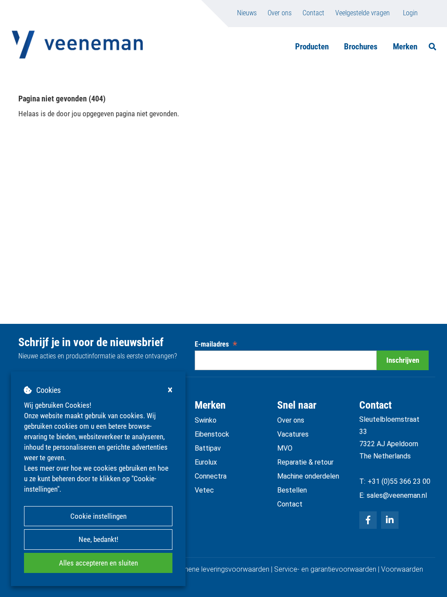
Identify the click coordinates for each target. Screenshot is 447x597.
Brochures (361, 47)
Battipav (208, 448)
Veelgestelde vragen (362, 13)
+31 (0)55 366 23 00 (399, 481)
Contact (313, 13)
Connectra (211, 476)
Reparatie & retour (305, 462)
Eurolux (206, 462)
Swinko (206, 420)
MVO (284, 448)
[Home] (77, 45)
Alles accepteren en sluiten (98, 563)
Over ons (280, 13)
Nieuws (247, 13)
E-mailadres (216, 344)
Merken (405, 47)
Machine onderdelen (308, 476)
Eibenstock (212, 434)
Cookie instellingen (98, 516)
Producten (312, 47)
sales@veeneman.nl (397, 495)
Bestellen (292, 490)
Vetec (204, 490)
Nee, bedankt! (98, 539)
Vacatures (293, 434)
